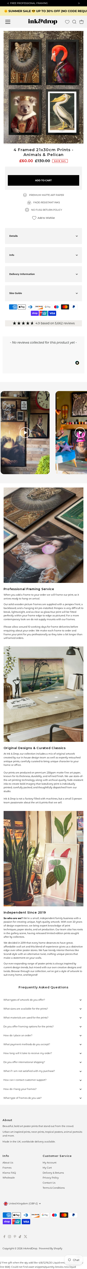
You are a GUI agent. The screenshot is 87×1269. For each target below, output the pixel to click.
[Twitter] (25, 1237)
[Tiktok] (20, 1237)
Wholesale (9, 1177)
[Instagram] (9, 1237)
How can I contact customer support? (24, 1079)
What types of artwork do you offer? (24, 999)
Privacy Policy (51, 1177)
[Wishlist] (67, 22)
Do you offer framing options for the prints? (28, 1026)
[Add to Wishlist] (78, 36)
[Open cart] (81, 22)
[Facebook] (4, 1237)
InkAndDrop (30, 1248)
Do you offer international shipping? (24, 1062)
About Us (8, 1162)
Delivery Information (22, 274)
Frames (7, 1167)
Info (11, 255)
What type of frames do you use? (22, 1097)
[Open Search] (74, 22)
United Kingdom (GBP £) (23, 1203)
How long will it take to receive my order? (27, 1053)
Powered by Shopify (50, 1248)
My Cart (47, 1167)
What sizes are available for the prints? (25, 1008)
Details (13, 235)
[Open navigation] (12, 22)
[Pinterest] (15, 1237)
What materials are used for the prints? (25, 1017)
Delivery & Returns (53, 1172)
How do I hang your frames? (20, 1089)
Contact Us (49, 1182)
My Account (49, 1162)
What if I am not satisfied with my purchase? (29, 1071)
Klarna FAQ (9, 1172)
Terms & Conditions (54, 1187)
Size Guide (15, 293)
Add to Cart (43, 180)
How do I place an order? (17, 1035)
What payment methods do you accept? (26, 1044)
